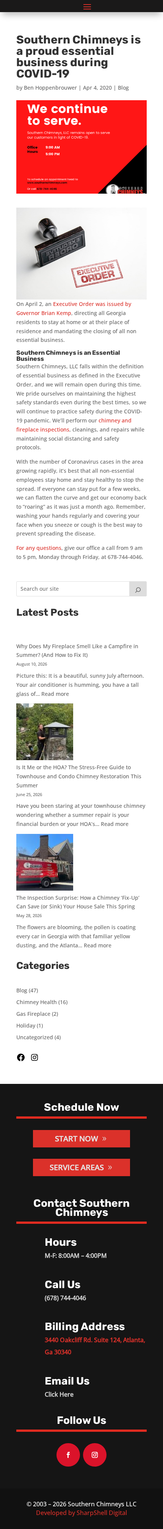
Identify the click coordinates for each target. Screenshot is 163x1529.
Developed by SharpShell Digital (81, 1513)
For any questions (38, 547)
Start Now (76, 1138)
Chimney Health (36, 1002)
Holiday (25, 1025)
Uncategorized (34, 1037)
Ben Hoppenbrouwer (50, 87)
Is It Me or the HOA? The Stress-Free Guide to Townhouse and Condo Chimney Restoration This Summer (78, 776)
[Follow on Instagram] (95, 1455)
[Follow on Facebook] (68, 1455)
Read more (55, 693)
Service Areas (77, 1167)
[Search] (138, 588)
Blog (123, 87)
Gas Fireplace (33, 1013)
